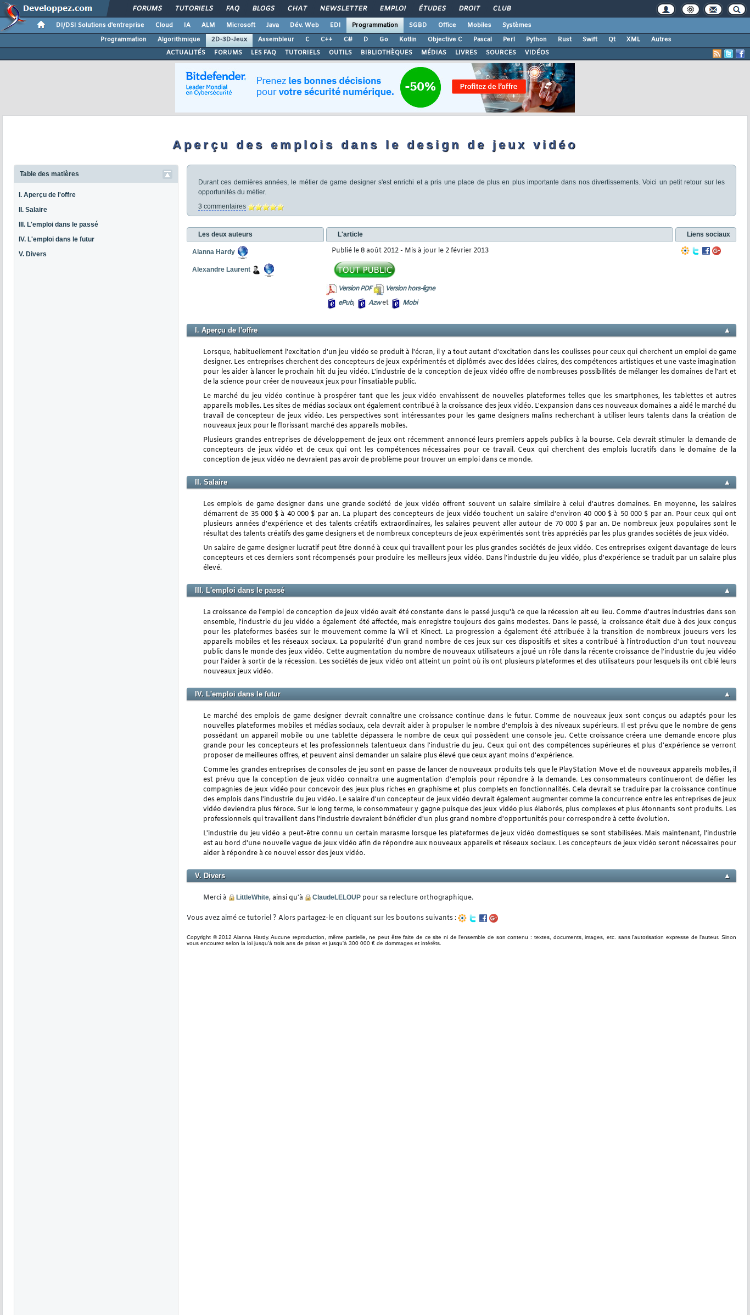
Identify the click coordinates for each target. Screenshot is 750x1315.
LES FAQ (263, 53)
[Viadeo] (685, 250)
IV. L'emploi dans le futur (56, 239)
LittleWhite (252, 897)
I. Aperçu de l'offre (47, 195)
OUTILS (340, 53)
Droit (468, 8)
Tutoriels (193, 8)
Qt (611, 39)
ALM (208, 25)
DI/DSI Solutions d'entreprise (100, 25)
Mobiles (479, 25)
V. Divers (33, 254)
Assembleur (276, 39)
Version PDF (355, 288)
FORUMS (228, 53)
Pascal (482, 39)
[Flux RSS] (717, 53)
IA (187, 25)
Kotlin (408, 39)
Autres (661, 39)
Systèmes (516, 25)
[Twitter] (695, 250)
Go (383, 39)
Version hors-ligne (410, 288)
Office (447, 25)
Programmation (375, 25)
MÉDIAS (433, 53)
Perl (509, 39)
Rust (565, 39)
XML (633, 39)
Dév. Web (304, 25)
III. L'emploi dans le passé (58, 224)
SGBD (418, 25)
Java (272, 25)
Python (536, 39)
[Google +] (716, 250)
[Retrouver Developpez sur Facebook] (740, 53)
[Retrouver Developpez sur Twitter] (728, 53)
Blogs (263, 8)
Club (501, 8)
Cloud (164, 25)
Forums (147, 8)
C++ (327, 39)
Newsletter (342, 8)
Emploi (392, 8)
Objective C (445, 39)
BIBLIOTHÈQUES (386, 53)
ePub (345, 303)
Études (431, 8)
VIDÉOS (537, 53)
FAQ (232, 8)
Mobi (409, 303)
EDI (335, 25)
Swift (590, 39)
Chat (296, 8)
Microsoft (240, 25)
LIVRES (466, 53)
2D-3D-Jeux (229, 39)
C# (348, 39)
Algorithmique (179, 39)
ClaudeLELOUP (336, 897)
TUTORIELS (302, 53)
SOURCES (501, 53)
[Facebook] (706, 250)
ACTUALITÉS (185, 53)
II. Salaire (33, 209)
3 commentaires (222, 206)
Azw (374, 303)
